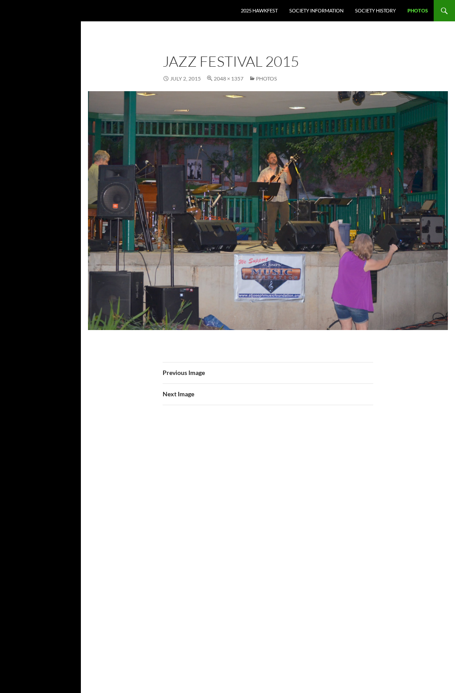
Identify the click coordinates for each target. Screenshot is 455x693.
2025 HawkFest (259, 10)
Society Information (316, 10)
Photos (417, 10)
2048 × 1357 (228, 78)
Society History (375, 10)
